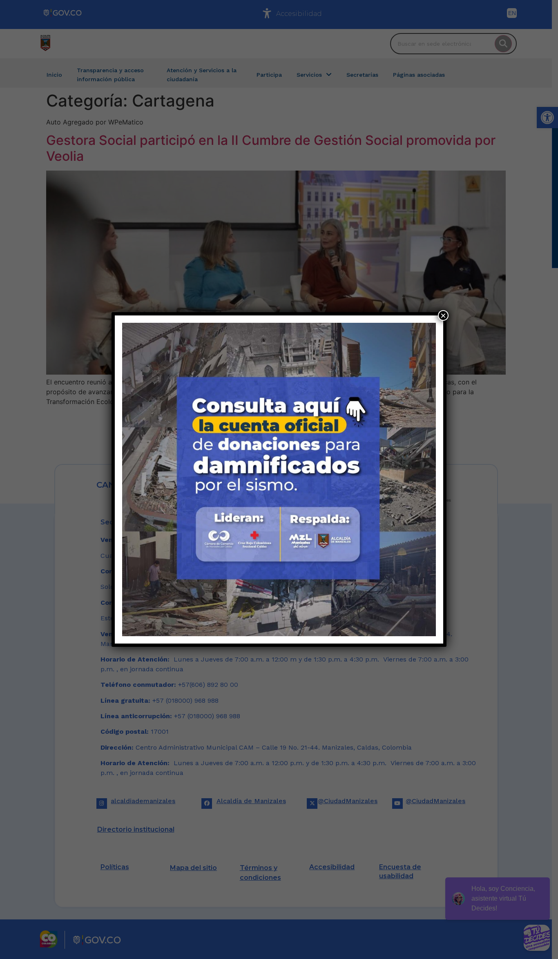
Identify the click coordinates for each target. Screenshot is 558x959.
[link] (279, 479)
